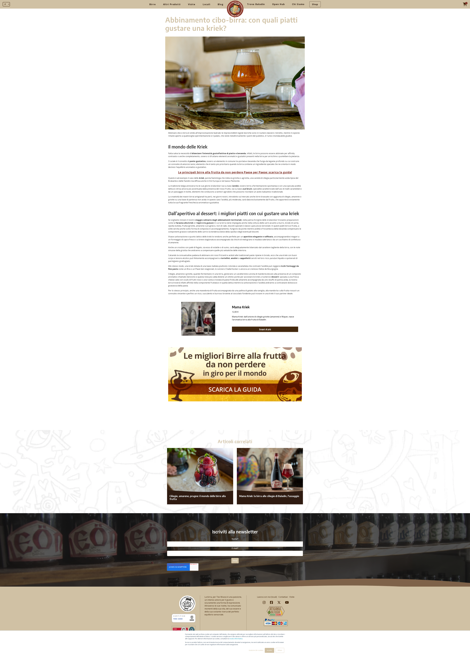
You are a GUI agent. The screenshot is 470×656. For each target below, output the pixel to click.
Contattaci (283, 597)
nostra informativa (236, 639)
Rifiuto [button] (280, 650)
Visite (191, 4)
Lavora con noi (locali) (267, 597)
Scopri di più (265, 329)
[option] (235, 424)
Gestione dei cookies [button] (256, 650)
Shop (315, 4)
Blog (220, 4)
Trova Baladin (256, 4)
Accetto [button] (269, 650)
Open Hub (278, 4)
